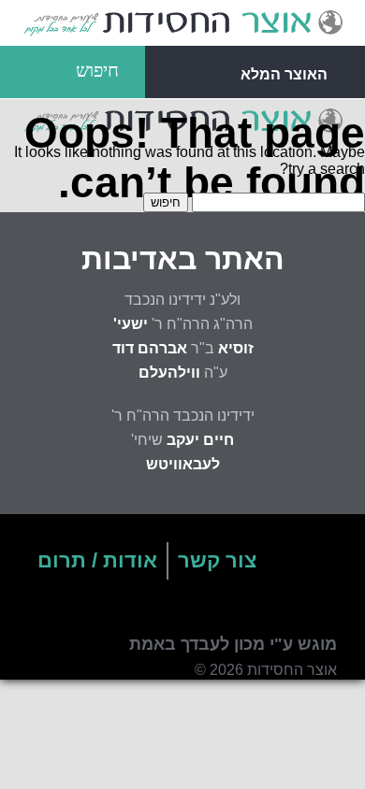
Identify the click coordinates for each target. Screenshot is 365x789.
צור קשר (217, 560)
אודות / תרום (97, 560)
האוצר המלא (284, 74)
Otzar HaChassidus (182, 23)
